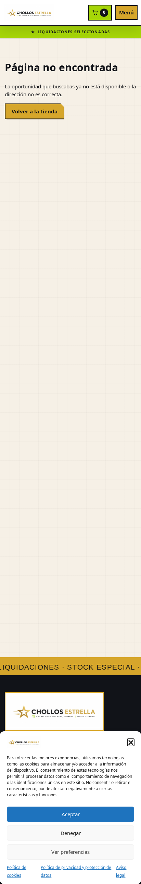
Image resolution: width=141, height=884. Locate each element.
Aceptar (71, 814)
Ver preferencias (70, 851)
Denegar (71, 833)
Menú (126, 12)
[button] (130, 742)
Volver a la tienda (34, 111)
